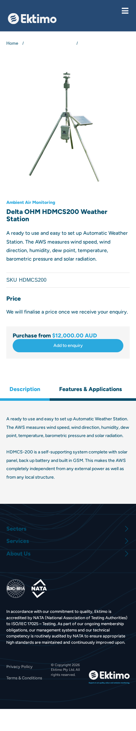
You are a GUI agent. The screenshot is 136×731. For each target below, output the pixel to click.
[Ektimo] (32, 18)
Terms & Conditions (24, 678)
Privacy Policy (19, 666)
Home (12, 43)
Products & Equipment (50, 43)
